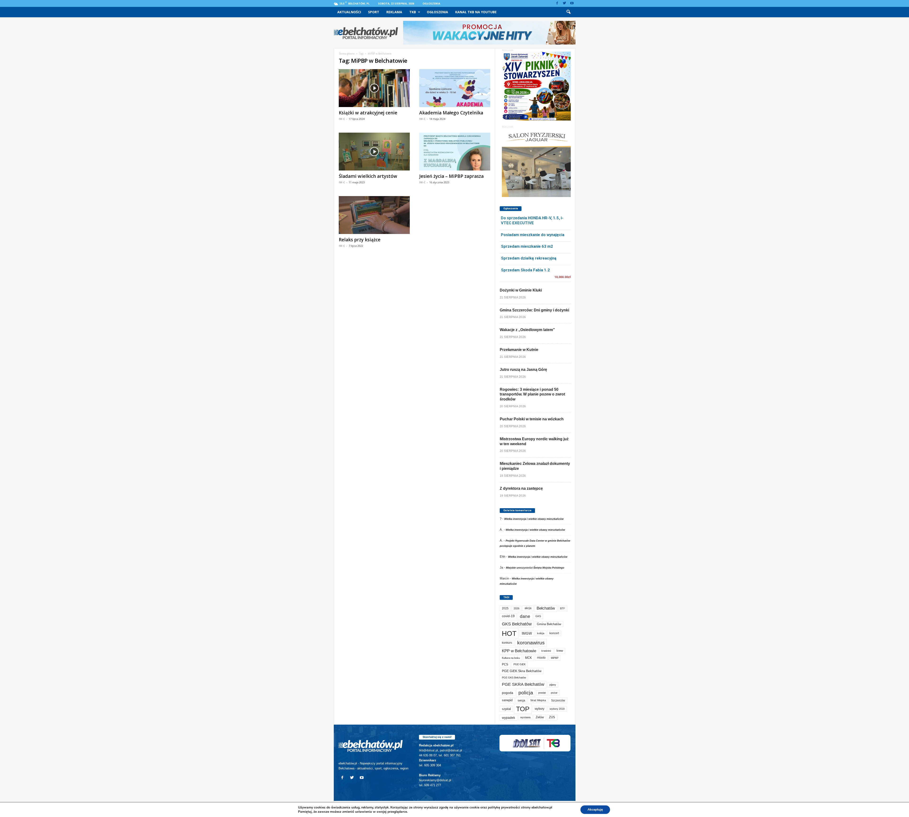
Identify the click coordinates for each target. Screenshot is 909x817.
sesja (521, 700)
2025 (505, 608)
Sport (373, 12)
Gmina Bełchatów (549, 624)
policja (525, 692)
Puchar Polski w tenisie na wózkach (532, 419)
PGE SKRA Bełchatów (523, 684)
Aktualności (349, 12)
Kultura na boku (511, 657)
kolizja (540, 633)
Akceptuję (595, 809)
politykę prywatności (504, 807)
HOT (509, 633)
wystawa (525, 717)
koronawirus (531, 642)
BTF (562, 608)
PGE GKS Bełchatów (514, 677)
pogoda (507, 693)
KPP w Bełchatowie (519, 651)
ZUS (552, 717)
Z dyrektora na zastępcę (521, 488)
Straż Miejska (538, 700)
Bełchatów (546, 608)
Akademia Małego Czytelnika (451, 113)
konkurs (507, 642)
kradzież (546, 650)
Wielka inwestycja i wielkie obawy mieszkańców (534, 518)
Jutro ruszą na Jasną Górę (523, 370)
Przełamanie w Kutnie (519, 350)
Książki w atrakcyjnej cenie (368, 113)
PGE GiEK (519, 664)
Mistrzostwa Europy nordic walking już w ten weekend (534, 441)
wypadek (508, 717)
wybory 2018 (557, 708)
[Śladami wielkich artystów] (374, 152)
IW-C (342, 119)
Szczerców (558, 700)
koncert (554, 633)
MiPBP (554, 657)
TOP (523, 709)
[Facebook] (557, 3)
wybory (539, 708)
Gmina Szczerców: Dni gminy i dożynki (534, 310)
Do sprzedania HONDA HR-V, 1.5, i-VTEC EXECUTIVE (532, 220)
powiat (542, 692)
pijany (552, 684)
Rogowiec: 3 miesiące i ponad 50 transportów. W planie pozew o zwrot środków (532, 394)
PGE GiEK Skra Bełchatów (521, 671)
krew (560, 650)
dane (525, 616)
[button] (568, 12)
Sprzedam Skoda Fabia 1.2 (525, 270)
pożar (554, 692)
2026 (516, 608)
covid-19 (508, 616)
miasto (541, 657)
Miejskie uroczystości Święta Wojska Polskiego (535, 567)
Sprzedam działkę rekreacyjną (528, 258)
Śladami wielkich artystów (368, 176)
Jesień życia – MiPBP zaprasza (451, 176)
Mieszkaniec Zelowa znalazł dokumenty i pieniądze (535, 466)
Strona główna (347, 53)
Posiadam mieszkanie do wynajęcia (532, 234)
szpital (506, 709)
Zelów (540, 717)
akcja (528, 608)
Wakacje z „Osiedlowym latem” (527, 330)
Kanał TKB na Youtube (476, 12)
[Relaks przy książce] (374, 215)
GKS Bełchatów (517, 624)
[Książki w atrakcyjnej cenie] (374, 88)
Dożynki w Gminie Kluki (521, 290)
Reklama (394, 12)
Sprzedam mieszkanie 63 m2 (527, 246)
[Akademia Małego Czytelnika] (454, 88)
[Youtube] (572, 3)
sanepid (507, 700)
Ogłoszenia (431, 3)
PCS (505, 664)
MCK (528, 658)
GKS (538, 616)
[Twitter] (564, 3)
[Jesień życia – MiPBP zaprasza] (454, 152)
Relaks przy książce (359, 240)
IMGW (527, 633)
